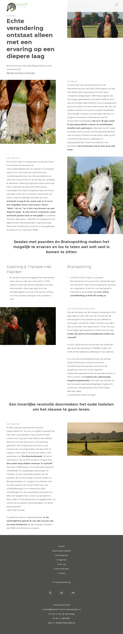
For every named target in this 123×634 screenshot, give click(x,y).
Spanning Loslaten (61, 551)
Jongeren (61, 559)
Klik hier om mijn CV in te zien (21, 73)
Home (61, 546)
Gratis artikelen (61, 568)
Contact (61, 573)
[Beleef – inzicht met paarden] (17, 7)
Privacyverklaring (61, 582)
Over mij (61, 564)
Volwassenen (61, 555)
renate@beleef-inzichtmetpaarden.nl (61, 609)
